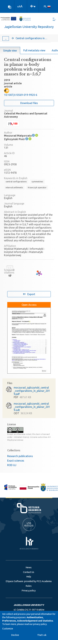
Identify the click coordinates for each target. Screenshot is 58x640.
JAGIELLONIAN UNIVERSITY (29, 605)
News (29, 567)
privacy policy (40, 624)
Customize (7, 628)
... (5, 38)
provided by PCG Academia (38, 581)
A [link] (18, 7)
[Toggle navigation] (54, 19)
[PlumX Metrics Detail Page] (39, 273)
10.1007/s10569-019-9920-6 (20, 94)
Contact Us (28, 572)
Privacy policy (29, 590)
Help (28, 576)
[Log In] (32, 6)
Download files (29, 103)
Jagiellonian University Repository (29, 27)
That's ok (41, 635)
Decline (15, 635)
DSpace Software (14, 581)
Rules (29, 586)
